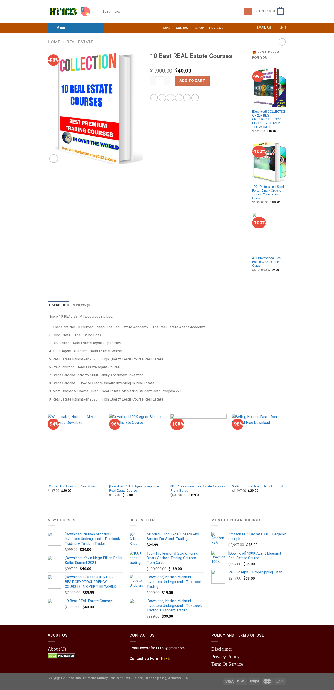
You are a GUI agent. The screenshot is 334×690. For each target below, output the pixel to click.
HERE (165, 658)
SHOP (199, 28)
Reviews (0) (81, 305)
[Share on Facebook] (154, 97)
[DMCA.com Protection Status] (61, 655)
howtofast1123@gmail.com (162, 648)
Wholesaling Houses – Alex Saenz (72, 486)
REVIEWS (216, 28)
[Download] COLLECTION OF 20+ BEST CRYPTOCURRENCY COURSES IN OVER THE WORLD (269, 119)
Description (58, 305)
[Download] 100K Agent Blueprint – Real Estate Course (134, 488)
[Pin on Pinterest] (178, 97)
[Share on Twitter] (162, 97)
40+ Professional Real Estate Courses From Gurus (266, 261)
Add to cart (192, 81)
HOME (166, 28)
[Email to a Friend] (170, 97)
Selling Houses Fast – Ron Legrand (257, 486)
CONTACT (183, 28)
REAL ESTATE (80, 41)
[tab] (58, 305)
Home (54, 41)
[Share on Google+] (187, 97)
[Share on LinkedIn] (195, 97)
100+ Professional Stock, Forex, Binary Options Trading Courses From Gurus (269, 192)
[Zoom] (53, 158)
